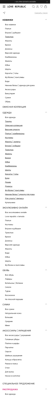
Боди (7, 178)
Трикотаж (9, 37)
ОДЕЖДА (7, 112)
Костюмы (9, 137)
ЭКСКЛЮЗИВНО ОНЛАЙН (15, 207)
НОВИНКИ (8, 20)
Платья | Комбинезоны (14, 133)
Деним (8, 182)
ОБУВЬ (6, 270)
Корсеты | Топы (11, 174)
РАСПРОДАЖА (10, 389)
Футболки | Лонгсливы (14, 190)
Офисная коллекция (13, 125)
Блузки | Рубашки (12, 146)
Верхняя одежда (12, 129)
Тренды (8, 121)
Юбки (7, 162)
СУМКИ (6, 304)
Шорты (8, 170)
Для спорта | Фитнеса (14, 198)
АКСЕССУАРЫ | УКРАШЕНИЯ (17, 330)
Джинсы (8, 186)
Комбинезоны (11, 166)
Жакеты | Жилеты (12, 142)
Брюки (8, 158)
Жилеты (8, 154)
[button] (25, 13)
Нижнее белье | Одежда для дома (20, 194)
